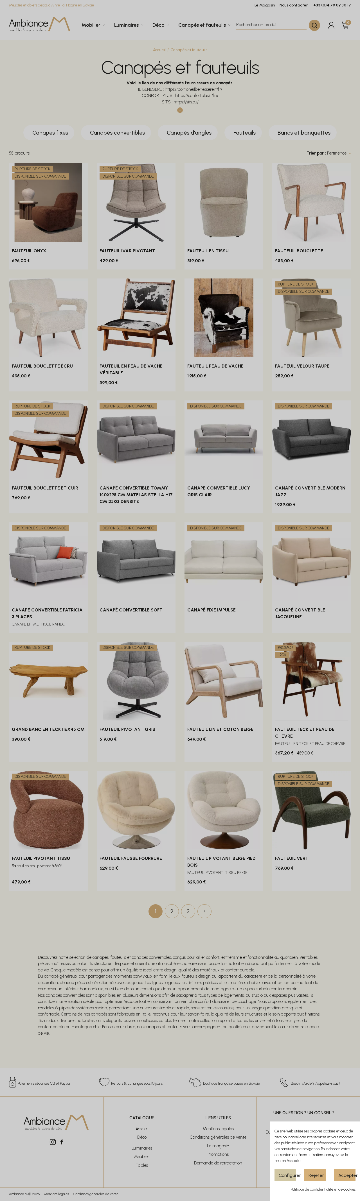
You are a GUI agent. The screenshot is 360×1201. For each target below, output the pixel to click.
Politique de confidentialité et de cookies (323, 1189)
